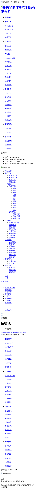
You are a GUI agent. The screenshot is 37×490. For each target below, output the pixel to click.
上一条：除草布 (6, 332)
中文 (6, 276)
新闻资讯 (8, 124)
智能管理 (16, 216)
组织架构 (8, 112)
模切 (14, 203)
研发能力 (8, 101)
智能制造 (8, 50)
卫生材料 (8, 81)
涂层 (14, 190)
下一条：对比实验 (19, 332)
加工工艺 (8, 46)
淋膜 (14, 201)
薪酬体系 (8, 108)
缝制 (14, 205)
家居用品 (8, 69)
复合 (14, 210)
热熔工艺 (8, 33)
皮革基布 (8, 66)
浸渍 (14, 188)
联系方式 (8, 141)
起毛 (14, 195)
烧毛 (14, 192)
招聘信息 (8, 105)
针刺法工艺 (9, 26)
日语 (6, 278)
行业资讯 (8, 132)
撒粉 (14, 199)
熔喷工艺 (8, 37)
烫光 (14, 197)
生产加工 (8, 41)
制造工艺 (8, 21)
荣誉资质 (8, 97)
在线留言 (8, 148)
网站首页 (8, 17)
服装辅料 (8, 85)
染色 (14, 207)
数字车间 (16, 218)
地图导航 (8, 145)
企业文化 (8, 93)
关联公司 (8, 120)
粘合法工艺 (9, 30)
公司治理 (8, 89)
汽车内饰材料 (10, 58)
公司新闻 (8, 128)
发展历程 (8, 116)
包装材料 (8, 77)
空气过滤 (8, 62)
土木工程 (8, 73)
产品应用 (8, 54)
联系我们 (8, 136)
